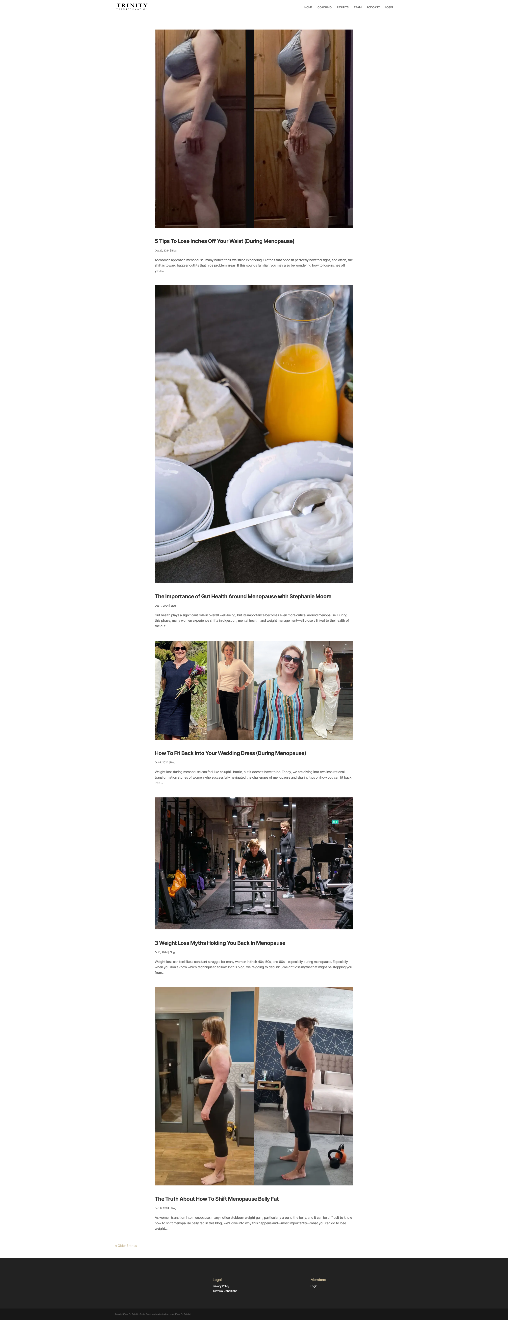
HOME (308, 7)
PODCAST (373, 7)
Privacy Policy (221, 1286)
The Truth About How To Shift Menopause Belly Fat (217, 1199)
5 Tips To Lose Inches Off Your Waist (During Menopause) (224, 241)
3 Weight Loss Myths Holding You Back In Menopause (220, 943)
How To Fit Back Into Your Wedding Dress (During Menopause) (230, 753)
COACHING (325, 7)
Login (314, 1286)
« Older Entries (126, 1246)
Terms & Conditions (225, 1290)
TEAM (358, 7)
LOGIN (389, 7)
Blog (173, 250)
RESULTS (343, 7)
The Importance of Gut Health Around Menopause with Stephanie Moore (243, 596)
